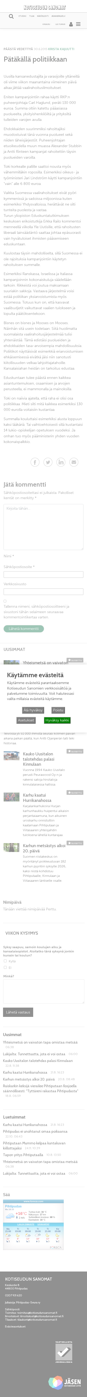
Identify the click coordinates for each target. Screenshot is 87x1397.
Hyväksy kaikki (57, 720)
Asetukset (26, 720)
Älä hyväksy (33, 710)
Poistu (58, 710)
